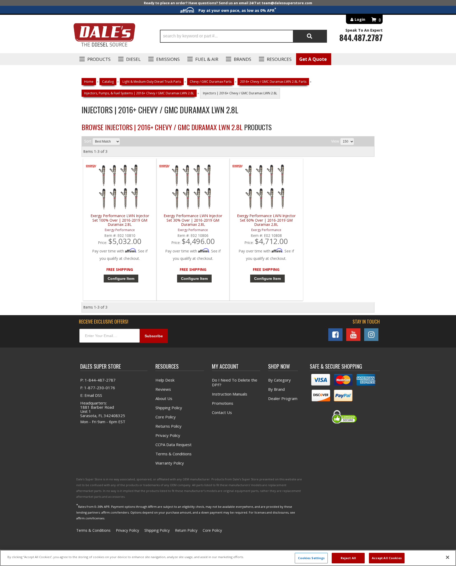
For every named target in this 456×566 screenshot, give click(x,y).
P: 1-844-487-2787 (98, 380)
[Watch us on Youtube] (353, 334)
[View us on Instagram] (371, 334)
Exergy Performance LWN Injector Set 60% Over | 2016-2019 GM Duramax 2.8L (266, 220)
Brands (242, 59)
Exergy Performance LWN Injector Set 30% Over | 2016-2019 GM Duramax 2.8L (193, 220)
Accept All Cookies (387, 558)
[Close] (447, 557)
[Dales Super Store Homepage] (104, 36)
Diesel (133, 59)
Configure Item (121, 278)
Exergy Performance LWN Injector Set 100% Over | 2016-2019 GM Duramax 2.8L (120, 220)
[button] (243, 36)
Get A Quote (313, 59)
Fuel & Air (206, 59)
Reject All (348, 558)
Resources (279, 59)
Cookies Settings (311, 558)
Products (99, 59)
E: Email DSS (91, 395)
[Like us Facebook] (335, 334)
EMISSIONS (168, 59)
